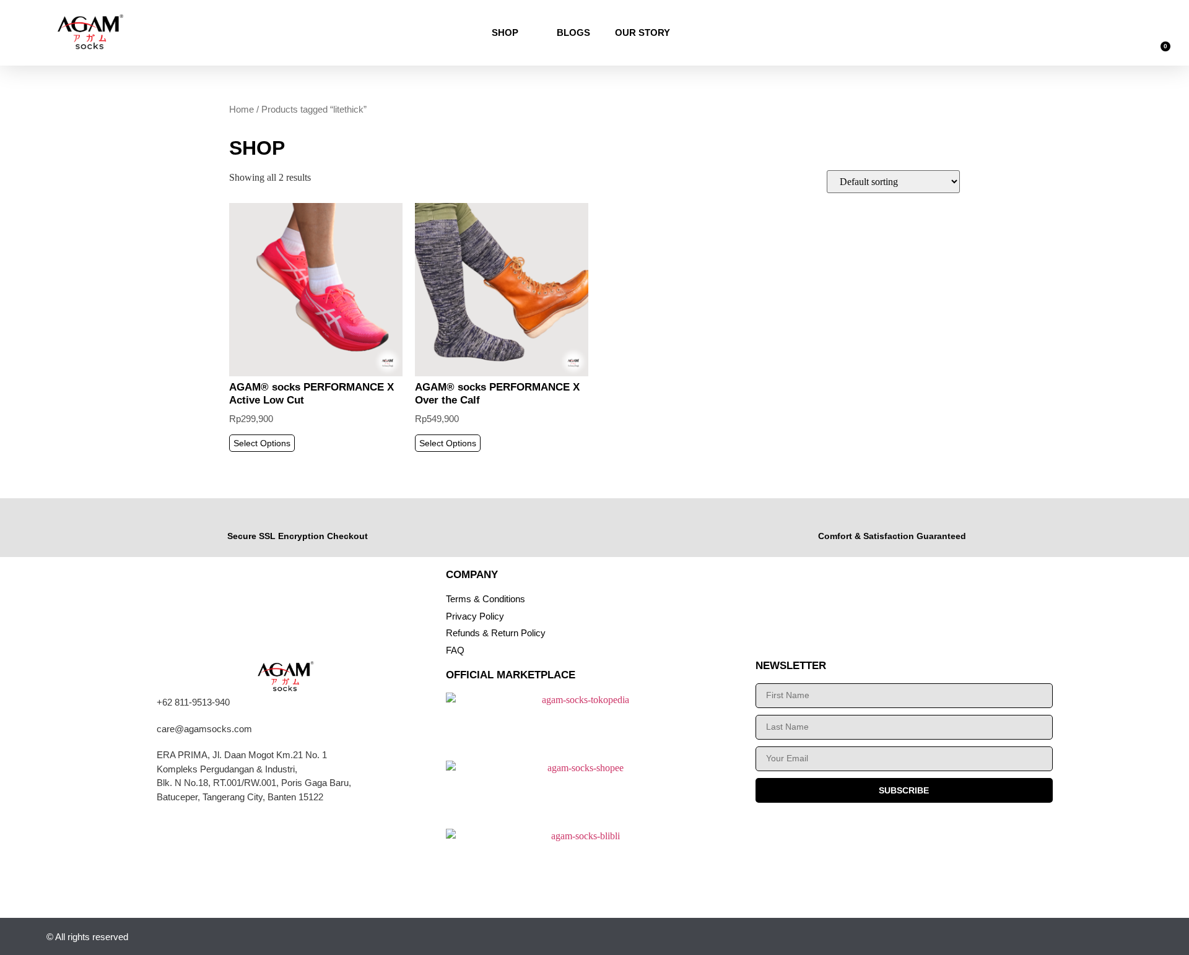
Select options (261, 443)
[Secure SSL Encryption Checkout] (297, 518)
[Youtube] (1044, 936)
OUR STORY (642, 32)
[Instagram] (1013, 936)
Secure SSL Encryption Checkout (297, 536)
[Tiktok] (1074, 936)
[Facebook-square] (1104, 936)
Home (241, 110)
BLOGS (573, 32)
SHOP (505, 32)
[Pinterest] (1135, 936)
